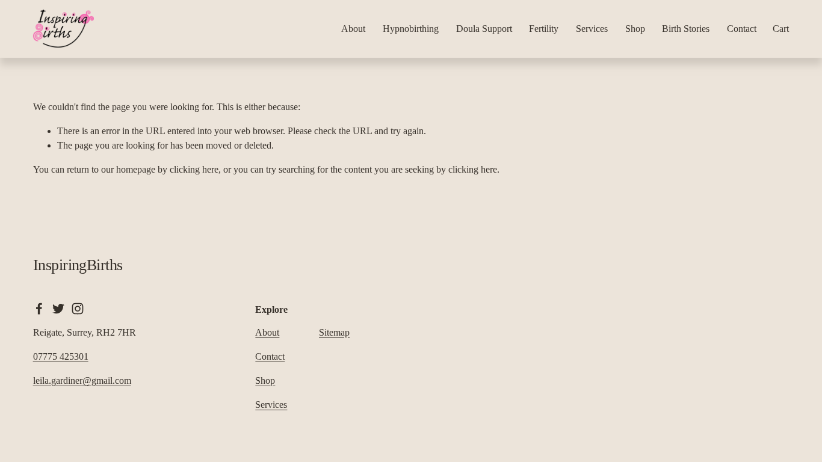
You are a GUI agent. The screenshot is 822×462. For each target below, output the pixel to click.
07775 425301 (60, 356)
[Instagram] (78, 309)
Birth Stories (685, 28)
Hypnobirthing (411, 28)
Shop (635, 28)
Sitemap (334, 332)
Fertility (543, 28)
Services (592, 28)
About (353, 28)
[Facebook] (39, 309)
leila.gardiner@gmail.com (82, 380)
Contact (741, 28)
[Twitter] (58, 309)
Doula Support (484, 28)
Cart (781, 28)
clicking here (194, 169)
